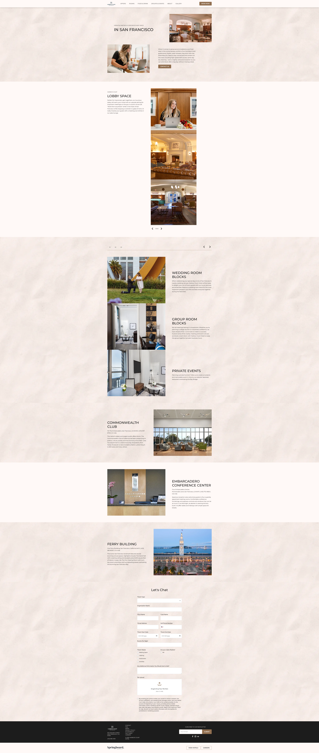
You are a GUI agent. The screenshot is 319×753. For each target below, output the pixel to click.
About (169, 3)
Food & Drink (143, 3)
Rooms (131, 3)
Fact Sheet (129, 733)
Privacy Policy (130, 730)
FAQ (126, 727)
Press (127, 728)
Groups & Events (157, 3)
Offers (123, 3)
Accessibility (129, 731)
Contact (128, 725)
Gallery (179, 3)
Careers (128, 735)
